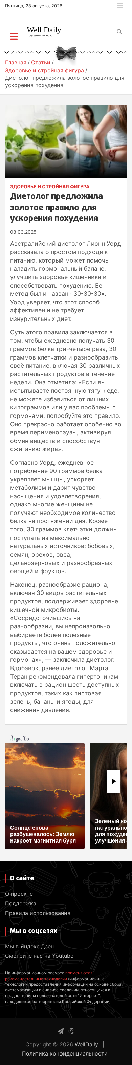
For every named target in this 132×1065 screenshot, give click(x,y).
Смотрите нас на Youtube (39, 955)
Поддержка (20, 903)
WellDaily (86, 1044)
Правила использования (37, 913)
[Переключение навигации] (14, 36)
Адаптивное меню (120, 6)
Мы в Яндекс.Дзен (29, 946)
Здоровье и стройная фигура (49, 186)
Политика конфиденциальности (65, 1053)
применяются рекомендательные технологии (49, 975)
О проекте (19, 893)
